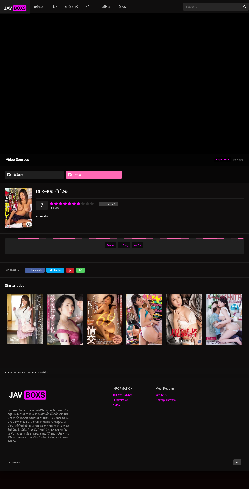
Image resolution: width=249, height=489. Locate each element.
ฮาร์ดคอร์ (71, 7)
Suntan (110, 245)
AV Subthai (42, 216)
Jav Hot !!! (161, 394)
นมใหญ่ (124, 245)
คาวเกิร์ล (103, 7)
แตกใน (137, 245)
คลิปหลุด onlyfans (166, 400)
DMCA (116, 405)
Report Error (222, 159)
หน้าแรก (40, 7)
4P (88, 7)
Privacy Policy (120, 400)
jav (55, 7)
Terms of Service (122, 394)
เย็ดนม (121, 7)
